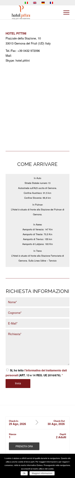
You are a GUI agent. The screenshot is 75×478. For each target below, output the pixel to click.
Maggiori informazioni (42, 473)
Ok (24, 473)
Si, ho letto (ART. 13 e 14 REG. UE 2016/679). (36, 372)
